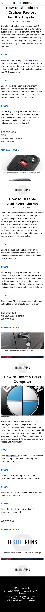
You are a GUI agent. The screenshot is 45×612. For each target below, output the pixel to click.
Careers (35, 596)
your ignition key (13, 456)
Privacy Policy (27, 598)
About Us (9, 596)
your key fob (30, 60)
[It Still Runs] (22, 3)
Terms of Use (16, 598)
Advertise (17, 596)
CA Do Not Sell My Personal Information (21, 600)
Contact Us (26, 596)
